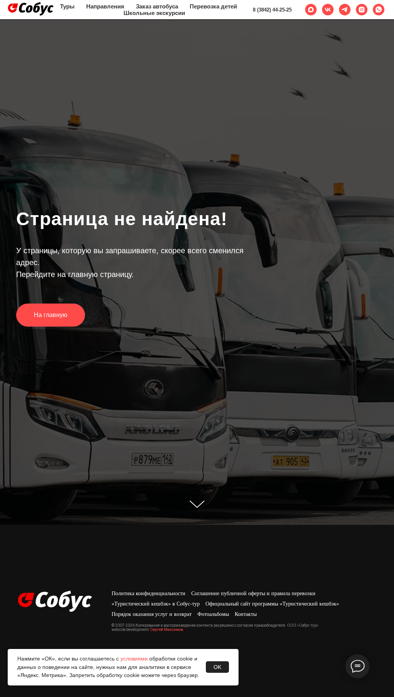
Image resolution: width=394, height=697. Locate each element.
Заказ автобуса (157, 6)
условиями (134, 659)
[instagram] (361, 9)
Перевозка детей (213, 6)
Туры (67, 6)
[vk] (328, 9)
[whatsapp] (378, 9)
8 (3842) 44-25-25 (272, 10)
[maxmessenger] (311, 9)
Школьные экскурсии (154, 13)
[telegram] (345, 9)
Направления (105, 6)
